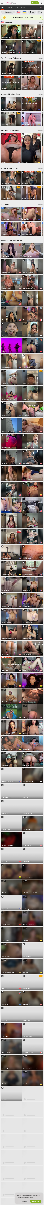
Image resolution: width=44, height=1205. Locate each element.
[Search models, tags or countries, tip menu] (41, 7)
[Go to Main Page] (13, 3)
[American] (18, 12)
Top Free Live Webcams (11, 58)
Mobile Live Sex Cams (10, 130)
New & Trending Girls (9, 168)
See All (40, 22)
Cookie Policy (28, 1197)
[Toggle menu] (2, 2)
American (8, 22)
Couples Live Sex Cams (10, 94)
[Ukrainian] (24, 12)
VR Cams (5, 204)
